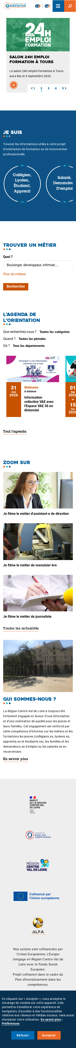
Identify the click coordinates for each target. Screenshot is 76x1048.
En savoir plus (15, 759)
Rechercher (16, 286)
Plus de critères (14, 274)
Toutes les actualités (21, 628)
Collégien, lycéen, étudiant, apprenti (22, 183)
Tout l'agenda (14, 431)
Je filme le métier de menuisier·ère (30, 565)
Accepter (49, 1035)
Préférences (11, 1023)
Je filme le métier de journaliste (27, 617)
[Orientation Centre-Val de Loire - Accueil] (13, 5)
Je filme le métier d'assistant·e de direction (36, 514)
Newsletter (38, 6)
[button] (31, 88)
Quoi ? (8, 257)
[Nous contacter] (47, 6)
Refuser (23, 1035)
